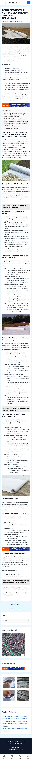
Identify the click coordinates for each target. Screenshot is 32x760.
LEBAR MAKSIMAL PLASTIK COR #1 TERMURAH (15, 718)
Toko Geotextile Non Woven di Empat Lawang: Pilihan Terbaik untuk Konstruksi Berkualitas (15, 114)
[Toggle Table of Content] (27, 111)
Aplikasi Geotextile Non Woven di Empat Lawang (16, 121)
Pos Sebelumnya (16, 604)
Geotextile (5, 21)
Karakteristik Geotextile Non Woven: (14, 118)
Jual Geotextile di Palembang (13, 85)
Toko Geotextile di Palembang (14, 83)
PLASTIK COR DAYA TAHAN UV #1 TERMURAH (14, 716)
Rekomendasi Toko (8, 125)
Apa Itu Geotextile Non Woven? (11, 116)
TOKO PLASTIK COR (10, 3)
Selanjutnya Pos (16, 609)
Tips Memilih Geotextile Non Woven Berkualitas (15, 123)
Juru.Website (19, 749)
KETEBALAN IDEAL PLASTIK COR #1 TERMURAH (15, 721)
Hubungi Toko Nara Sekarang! (11, 128)
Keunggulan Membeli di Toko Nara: (14, 126)
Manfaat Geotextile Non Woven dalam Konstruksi (16, 120)
